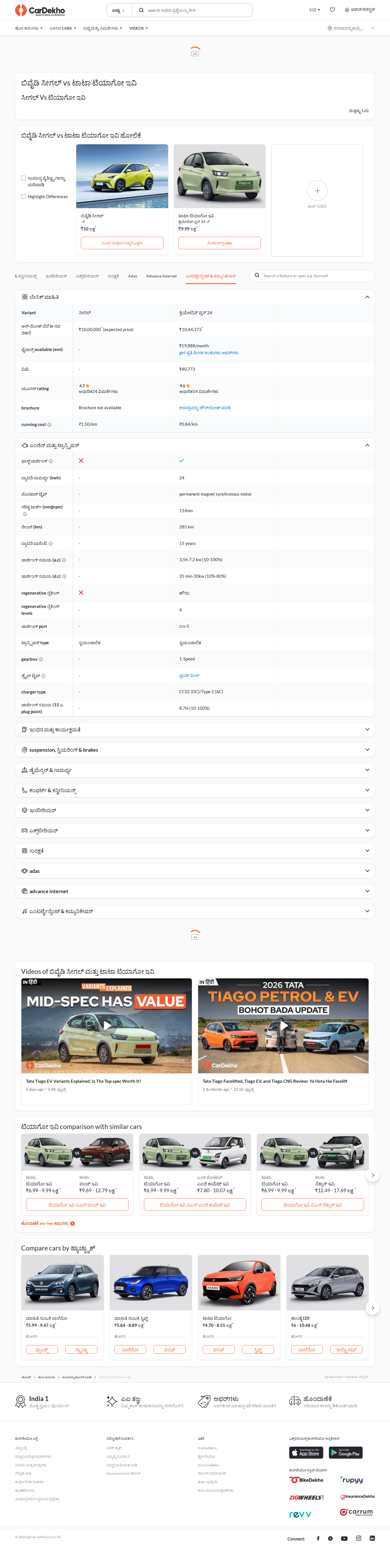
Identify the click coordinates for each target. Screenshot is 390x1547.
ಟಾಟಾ (84, 1177)
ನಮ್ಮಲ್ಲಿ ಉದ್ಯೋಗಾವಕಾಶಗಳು (33, 1456)
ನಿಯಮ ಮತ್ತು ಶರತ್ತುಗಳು (31, 1465)
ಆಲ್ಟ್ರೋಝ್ (346, 1349)
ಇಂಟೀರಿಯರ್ (56, 275)
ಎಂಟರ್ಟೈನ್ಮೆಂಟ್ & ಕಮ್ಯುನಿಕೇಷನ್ (211, 275)
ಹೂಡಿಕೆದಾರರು (25, 1490)
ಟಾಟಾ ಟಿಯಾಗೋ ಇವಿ (196, 215)
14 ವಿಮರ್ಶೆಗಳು (205, 391)
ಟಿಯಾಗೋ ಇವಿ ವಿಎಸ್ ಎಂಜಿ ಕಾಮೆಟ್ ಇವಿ (195, 1204)
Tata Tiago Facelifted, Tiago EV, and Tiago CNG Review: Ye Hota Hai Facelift (275, 1081)
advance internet (161, 275)
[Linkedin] (372, 1539)
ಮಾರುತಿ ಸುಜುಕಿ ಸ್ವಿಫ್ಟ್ (131, 1318)
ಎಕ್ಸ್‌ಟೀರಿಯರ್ (87, 275)
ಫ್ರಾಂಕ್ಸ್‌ (42, 1349)
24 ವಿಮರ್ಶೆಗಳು (105, 391)
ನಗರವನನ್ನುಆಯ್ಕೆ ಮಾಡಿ (351, 28)
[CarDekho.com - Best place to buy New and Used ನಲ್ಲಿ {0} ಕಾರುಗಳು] (40, 10)
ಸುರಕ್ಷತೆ (113, 275)
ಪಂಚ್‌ (169, 1349)
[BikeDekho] (306, 1480)
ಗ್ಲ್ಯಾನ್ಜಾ (81, 1349)
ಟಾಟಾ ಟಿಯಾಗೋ (217, 1318)
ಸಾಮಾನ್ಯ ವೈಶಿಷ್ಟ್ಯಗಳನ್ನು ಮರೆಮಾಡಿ (46, 181)
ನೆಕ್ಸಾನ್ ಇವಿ (325, 1183)
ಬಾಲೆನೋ (130, 1349)
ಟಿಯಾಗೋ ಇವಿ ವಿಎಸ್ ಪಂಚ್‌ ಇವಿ (77, 1204)
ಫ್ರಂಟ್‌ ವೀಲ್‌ (189, 675)
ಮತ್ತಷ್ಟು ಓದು (359, 110)
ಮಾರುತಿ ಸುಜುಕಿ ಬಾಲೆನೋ (46, 1318)
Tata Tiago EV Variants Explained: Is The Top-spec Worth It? (83, 1081)
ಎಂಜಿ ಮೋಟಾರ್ (209, 1177)
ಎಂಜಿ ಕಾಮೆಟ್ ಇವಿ (213, 1183)
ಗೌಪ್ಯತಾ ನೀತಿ (23, 1473)
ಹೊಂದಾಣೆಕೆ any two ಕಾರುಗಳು (45, 1223)
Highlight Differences (48, 196)
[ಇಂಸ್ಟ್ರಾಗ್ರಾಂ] (358, 1539)
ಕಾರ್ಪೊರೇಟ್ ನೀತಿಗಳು (29, 1482)
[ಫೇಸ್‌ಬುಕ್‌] (318, 1539)
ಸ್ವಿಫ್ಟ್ (258, 1349)
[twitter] (330, 1539)
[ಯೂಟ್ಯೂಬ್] (344, 1539)
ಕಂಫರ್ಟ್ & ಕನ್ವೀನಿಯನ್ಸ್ (18, 275)
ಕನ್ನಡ (312, 9)
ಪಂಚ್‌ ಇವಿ (88, 1183)
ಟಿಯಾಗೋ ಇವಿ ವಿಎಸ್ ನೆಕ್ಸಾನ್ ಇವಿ (313, 1204)
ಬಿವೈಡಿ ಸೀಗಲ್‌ (92, 215)
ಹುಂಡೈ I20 (300, 1318)
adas (132, 275)
